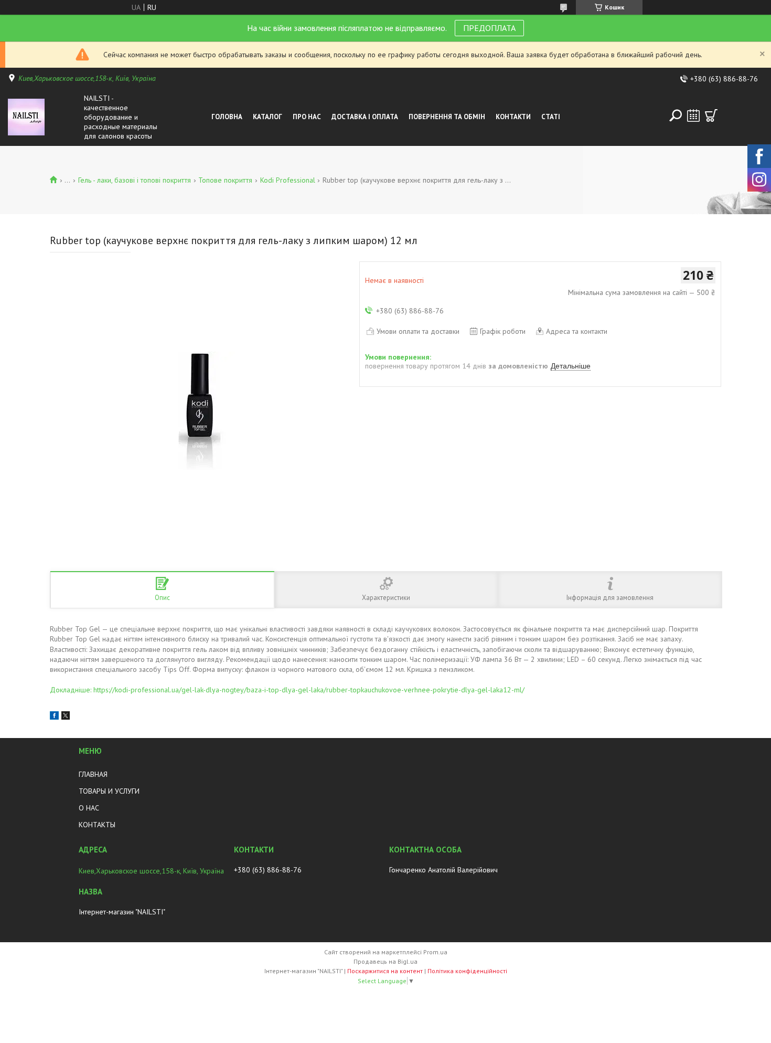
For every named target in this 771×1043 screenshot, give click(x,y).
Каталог (267, 116)
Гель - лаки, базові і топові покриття (134, 180)
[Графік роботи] (693, 115)
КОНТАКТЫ (97, 824)
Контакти (513, 116)
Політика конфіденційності (467, 971)
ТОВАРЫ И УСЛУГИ (109, 791)
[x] (65, 717)
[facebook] (54, 717)
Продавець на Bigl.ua (385, 961)
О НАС (89, 808)
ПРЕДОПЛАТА (489, 28)
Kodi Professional (287, 180)
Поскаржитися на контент (385, 971)
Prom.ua (435, 952)
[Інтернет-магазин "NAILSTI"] (43, 117)
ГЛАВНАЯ (93, 774)
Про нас (307, 116)
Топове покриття (225, 180)
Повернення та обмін (447, 116)
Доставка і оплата (364, 116)
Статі (550, 116)
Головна (226, 116)
